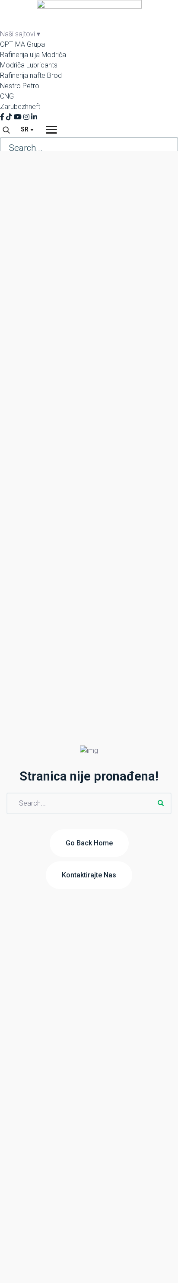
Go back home (89, 843)
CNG (7, 96)
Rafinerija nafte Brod (31, 75)
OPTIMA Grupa (22, 44)
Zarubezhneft (20, 106)
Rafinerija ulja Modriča (33, 55)
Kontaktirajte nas (89, 875)
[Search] (6, 130)
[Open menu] (51, 129)
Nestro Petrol (20, 86)
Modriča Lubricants (28, 65)
